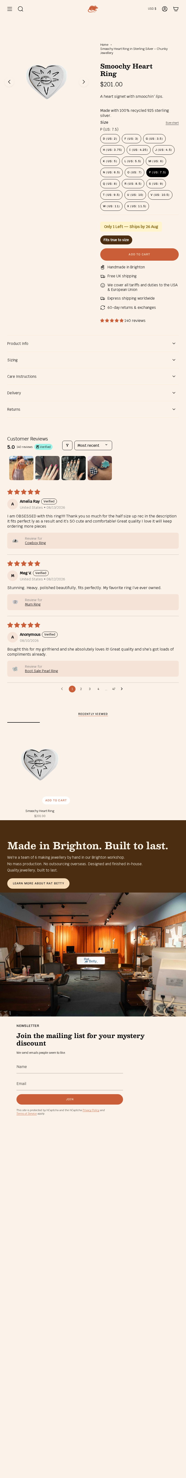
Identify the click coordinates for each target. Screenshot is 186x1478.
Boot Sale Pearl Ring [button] (41, 671)
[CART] (175, 9)
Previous (9, 82)
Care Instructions (22, 376)
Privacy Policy (91, 1110)
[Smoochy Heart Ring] (39, 764)
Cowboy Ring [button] (35, 543)
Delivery (14, 393)
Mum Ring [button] (33, 604)
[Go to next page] (123, 689)
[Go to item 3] (74, 468)
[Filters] (67, 445)
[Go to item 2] (47, 468)
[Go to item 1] (21, 468)
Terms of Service (26, 1113)
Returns (13, 409)
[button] (112, 320)
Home (104, 45)
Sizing (12, 360)
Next (84, 82)
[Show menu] (10, 9)
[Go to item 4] (100, 468)
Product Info (17, 343)
